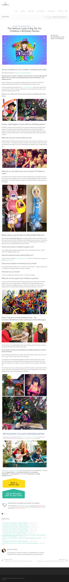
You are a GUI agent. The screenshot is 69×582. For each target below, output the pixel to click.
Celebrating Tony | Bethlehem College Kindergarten (15, 523)
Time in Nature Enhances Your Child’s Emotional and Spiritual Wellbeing (20, 543)
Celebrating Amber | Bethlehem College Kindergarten (15, 531)
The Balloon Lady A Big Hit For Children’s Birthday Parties (24, 29)
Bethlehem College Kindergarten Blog (59, 16)
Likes (5, 513)
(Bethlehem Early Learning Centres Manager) (27, 320)
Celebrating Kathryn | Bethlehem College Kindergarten (16, 527)
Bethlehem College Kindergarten (23, 72)
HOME (16, 11)
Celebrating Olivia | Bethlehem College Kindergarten (15, 525)
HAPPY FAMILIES (51, 11)
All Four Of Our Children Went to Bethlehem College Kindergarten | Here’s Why (22, 538)
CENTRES (23, 11)
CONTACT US (60, 11)
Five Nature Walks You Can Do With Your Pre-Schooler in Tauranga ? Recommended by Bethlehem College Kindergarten (24, 535)
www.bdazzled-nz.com (21, 258)
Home (50, 16)
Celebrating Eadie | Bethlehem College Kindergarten (15, 529)
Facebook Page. (9, 260)
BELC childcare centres (27, 87)
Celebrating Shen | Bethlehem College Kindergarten (15, 541)
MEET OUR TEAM (40, 11)
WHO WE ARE (31, 11)
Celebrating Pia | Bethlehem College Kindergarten (14, 533)
